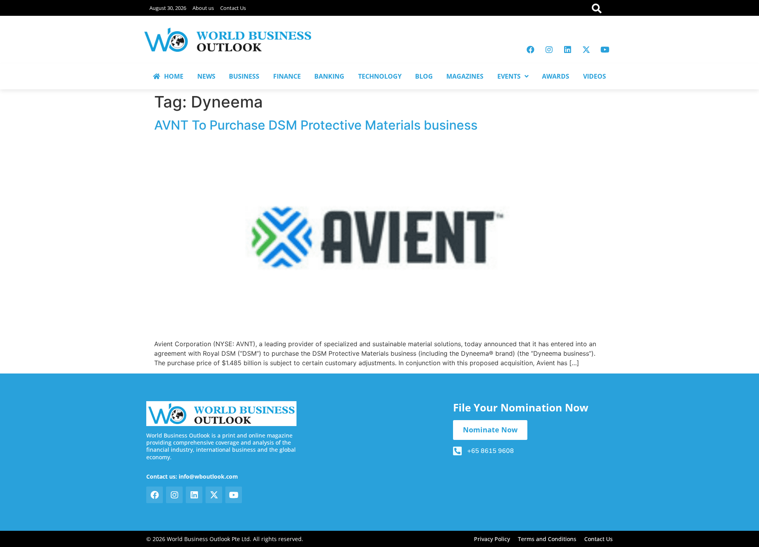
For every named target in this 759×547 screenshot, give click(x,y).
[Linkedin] (568, 50)
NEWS (206, 76)
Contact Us (233, 7)
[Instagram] (549, 50)
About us (203, 7)
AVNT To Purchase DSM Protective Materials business (316, 125)
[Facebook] (530, 50)
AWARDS (555, 76)
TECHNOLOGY (380, 76)
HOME (173, 76)
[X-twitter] (586, 50)
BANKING (329, 76)
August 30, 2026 (167, 7)
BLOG (424, 76)
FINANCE (287, 76)
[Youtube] (605, 50)
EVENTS (509, 76)
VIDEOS (594, 76)
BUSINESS (244, 76)
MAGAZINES (464, 76)
